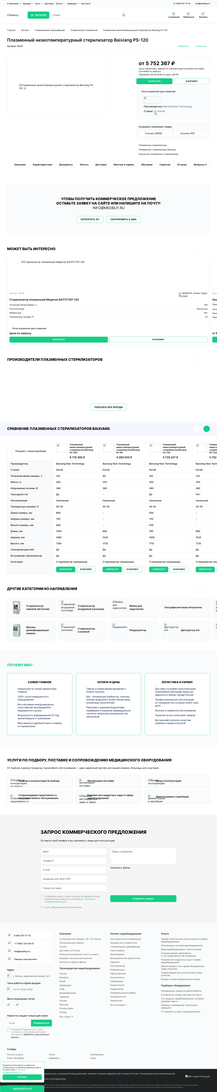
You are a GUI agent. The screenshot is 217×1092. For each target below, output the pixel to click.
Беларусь (64, 977)
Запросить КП (89, 219)
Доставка (49, 3)
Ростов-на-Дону (15, 1054)
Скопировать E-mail (123, 219)
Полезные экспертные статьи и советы (78, 954)
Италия (63, 1001)
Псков (52, 1054)
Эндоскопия (116, 1000)
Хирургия (115, 962)
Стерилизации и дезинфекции (125, 946)
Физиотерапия (117, 954)
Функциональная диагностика (125, 958)
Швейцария (65, 985)
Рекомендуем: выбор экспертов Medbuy (181, 991)
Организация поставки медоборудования (182, 945)
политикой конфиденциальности (14, 1071)
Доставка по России (69, 950)
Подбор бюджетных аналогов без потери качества (181, 974)
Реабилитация (117, 970)
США (61, 989)
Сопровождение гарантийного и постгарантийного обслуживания (178, 954)
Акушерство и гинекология (123, 943)
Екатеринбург (97, 1054)
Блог (37, 3)
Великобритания (67, 993)
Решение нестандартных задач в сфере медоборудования (181, 961)
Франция (63, 1004)
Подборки (72, 3)
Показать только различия (30, 451)
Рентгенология (117, 966)
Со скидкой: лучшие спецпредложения (180, 1011)
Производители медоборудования (79, 968)
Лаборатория (116, 981)
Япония (63, 1012)
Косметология (117, 985)
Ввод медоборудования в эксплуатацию (181, 949)
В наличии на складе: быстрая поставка (181, 995)
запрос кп (154, 81)
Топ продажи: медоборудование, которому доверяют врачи (182, 999)
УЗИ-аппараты (117, 950)
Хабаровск (54, 1058)
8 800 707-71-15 (183, 3)
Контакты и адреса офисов (72, 962)
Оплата (63, 946)
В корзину (158, 339)
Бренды (27, 3)
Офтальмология (118, 973)
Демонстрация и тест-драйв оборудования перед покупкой (182, 967)
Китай (62, 981)
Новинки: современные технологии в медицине (179, 1006)
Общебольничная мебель (123, 993)
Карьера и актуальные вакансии (75, 958)
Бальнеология (117, 977)
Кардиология (116, 989)
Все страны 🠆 (66, 1016)
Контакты (85, 3)
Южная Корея (66, 1008)
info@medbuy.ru (203, 3)
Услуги (59, 3)
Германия (64, 997)
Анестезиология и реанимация (125, 939)
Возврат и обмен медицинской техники (180, 979)
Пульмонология (118, 997)
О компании (12, 3)
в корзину (192, 81)
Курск (93, 1058)
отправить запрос (143, 898)
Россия (63, 973)
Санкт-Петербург (15, 1058)
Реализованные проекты (71, 943)
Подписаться (41, 1022)
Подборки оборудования (175, 985)
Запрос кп (65, 569)
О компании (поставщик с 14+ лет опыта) (80, 939)
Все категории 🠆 (118, 1005)
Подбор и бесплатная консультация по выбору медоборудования (184, 940)
